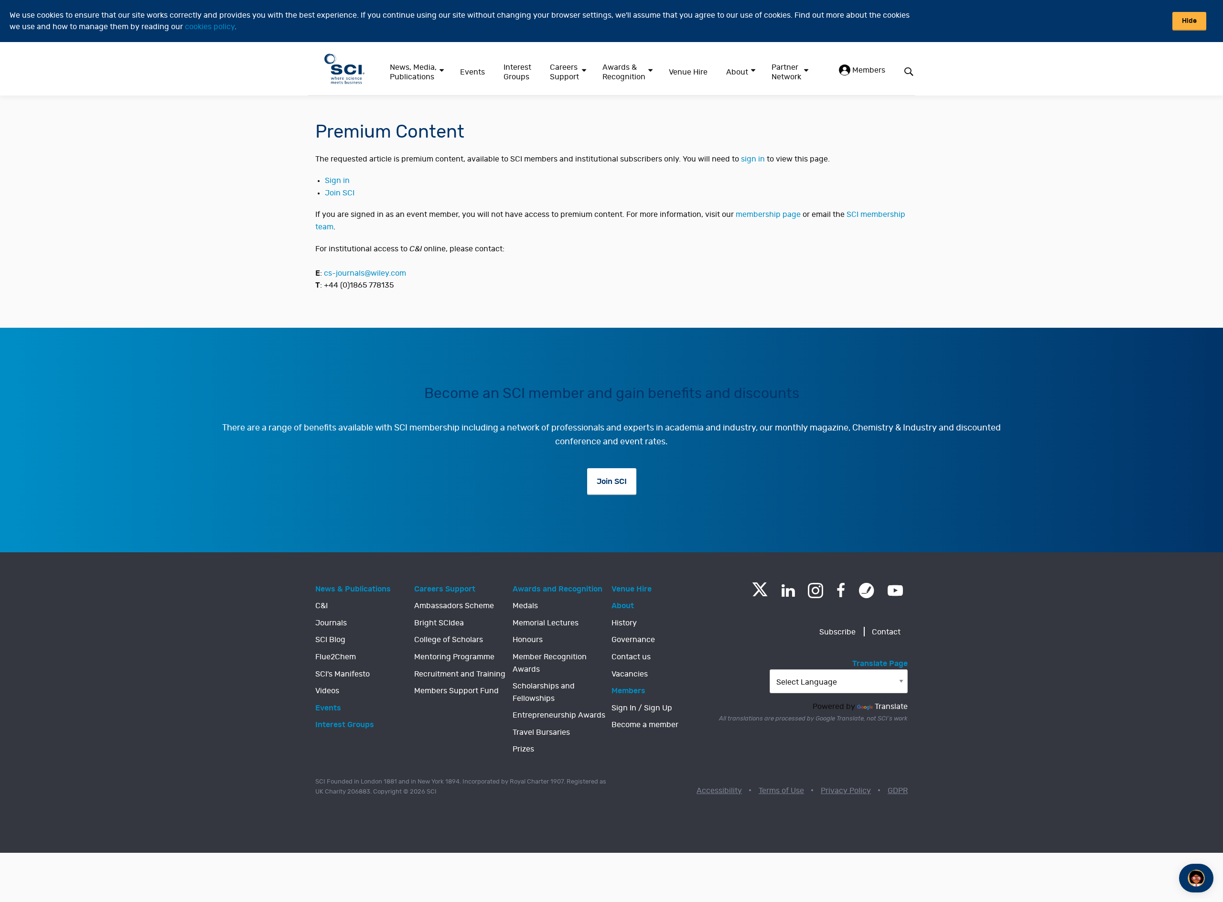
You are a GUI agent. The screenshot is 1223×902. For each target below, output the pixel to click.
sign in (753, 159)
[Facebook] (841, 590)
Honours (528, 640)
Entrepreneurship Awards (559, 715)
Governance (633, 640)
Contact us (631, 657)
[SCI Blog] (866, 590)
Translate (891, 706)
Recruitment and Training (459, 674)
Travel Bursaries (541, 732)
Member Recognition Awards (550, 663)
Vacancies (630, 674)
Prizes (523, 749)
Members (867, 70)
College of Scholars (448, 640)
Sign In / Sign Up (642, 708)
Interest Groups (517, 72)
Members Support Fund (456, 691)
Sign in (337, 180)
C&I (321, 606)
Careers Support (564, 72)
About (737, 72)
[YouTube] (895, 590)
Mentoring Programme (454, 657)
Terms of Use (781, 791)
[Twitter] (759, 593)
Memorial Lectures (546, 623)
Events (472, 72)
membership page (768, 214)
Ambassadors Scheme (454, 606)
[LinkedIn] (788, 590)
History (624, 623)
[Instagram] (815, 590)
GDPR (898, 791)
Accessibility (719, 791)
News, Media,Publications (413, 72)
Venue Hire (688, 72)
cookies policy (210, 27)
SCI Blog (330, 640)
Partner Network (786, 72)
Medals (525, 606)
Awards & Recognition (623, 72)
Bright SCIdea (439, 623)
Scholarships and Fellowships (544, 692)
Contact (886, 632)
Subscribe (837, 632)
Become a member (645, 725)
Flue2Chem (335, 657)
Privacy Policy (846, 791)
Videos (327, 691)
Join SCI (339, 193)
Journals (331, 623)
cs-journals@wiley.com (365, 273)
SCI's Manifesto (342, 674)
